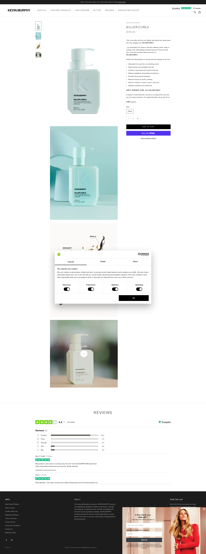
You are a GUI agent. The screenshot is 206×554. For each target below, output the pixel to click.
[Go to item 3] (38, 46)
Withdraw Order (10, 532)
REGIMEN (109, 10)
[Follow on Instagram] (12, 540)
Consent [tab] (71, 262)
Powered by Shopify (89, 547)
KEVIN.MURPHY (133, 23)
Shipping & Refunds (12, 515)
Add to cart (148, 127)
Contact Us (9, 529)
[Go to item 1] (38, 26)
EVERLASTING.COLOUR (128, 10)
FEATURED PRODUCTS (61, 10)
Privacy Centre (10, 522)
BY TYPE (97, 10)
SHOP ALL (41, 10)
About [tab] (135, 261)
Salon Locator (10, 508)
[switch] (91, 289)
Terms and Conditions (12, 525)
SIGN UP (144, 540)
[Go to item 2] (38, 36)
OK (134, 298)
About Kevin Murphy (12, 504)
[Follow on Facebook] (6, 540)
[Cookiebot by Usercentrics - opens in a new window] (139, 254)
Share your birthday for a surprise (137, 530)
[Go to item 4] (38, 55)
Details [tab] (103, 261)
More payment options (148, 138)
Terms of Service (11, 518)
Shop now (122, 2)
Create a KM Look (11, 511)
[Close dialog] (204, 509)
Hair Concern (82, 10)
